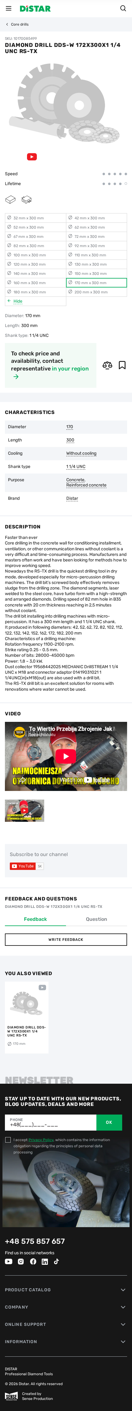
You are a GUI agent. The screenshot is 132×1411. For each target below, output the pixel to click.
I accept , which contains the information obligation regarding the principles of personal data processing (62, 1146)
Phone (16, 1120)
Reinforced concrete (86, 485)
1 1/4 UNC (75, 466)
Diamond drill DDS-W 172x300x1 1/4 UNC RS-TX (26, 1031)
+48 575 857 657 (35, 1241)
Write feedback (66, 939)
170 (69, 426)
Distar (72, 498)
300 (70, 440)
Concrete (75, 480)
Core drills (20, 24)
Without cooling (81, 453)
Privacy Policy (41, 1140)
